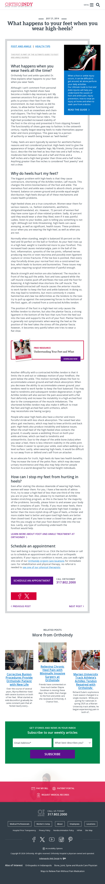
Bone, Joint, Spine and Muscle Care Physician (75, 865)
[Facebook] (33, 839)
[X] (42, 839)
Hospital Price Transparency (24, 830)
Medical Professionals (19, 824)
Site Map (88, 830)
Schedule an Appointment (32, 580)
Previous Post (22, 606)
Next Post (75, 606)
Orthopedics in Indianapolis (38, 865)
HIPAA (79, 830)
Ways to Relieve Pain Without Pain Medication (63, 871)
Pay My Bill (42, 788)
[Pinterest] (70, 839)
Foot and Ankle (21, 46)
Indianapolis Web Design (49, 858)
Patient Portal (65, 788)
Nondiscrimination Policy (63, 830)
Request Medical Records (55, 794)
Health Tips (42, 46)
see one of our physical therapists (41, 567)
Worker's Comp (43, 824)
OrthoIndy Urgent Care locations (46, 560)
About (60, 824)
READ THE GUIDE (77, 109)
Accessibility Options (54, 848)
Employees (74, 824)
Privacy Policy (44, 830)
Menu (86, 5)
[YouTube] (51, 839)
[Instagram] (61, 839)
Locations (91, 824)
